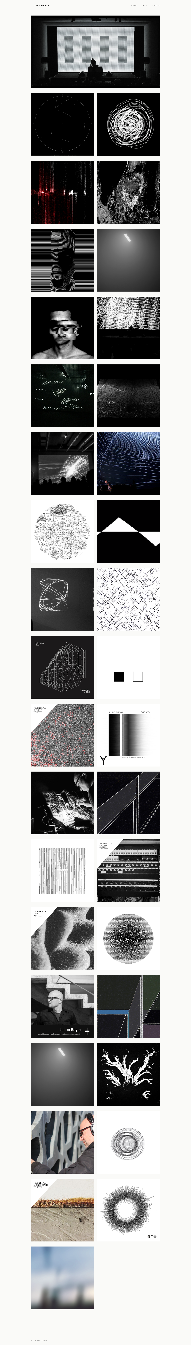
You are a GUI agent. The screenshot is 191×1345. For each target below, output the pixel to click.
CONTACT (156, 6)
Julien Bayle (40, 5)
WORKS (134, 6)
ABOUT (144, 6)
